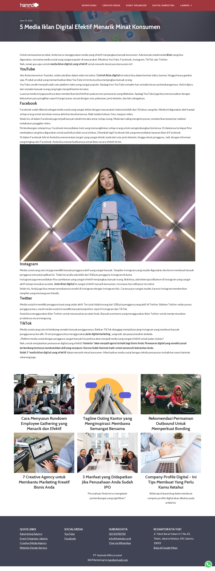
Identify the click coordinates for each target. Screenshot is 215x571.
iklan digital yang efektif (51, 352)
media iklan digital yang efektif (68, 64)
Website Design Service (33, 547)
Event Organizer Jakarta (34, 538)
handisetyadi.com (118, 559)
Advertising (89, 5)
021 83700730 (117, 533)
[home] (29, 5)
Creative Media (111, 5)
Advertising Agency (31, 533)
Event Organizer (136, 5)
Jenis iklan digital (64, 284)
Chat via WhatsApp (120, 543)
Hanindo (88, 343)
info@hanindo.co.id (120, 538)
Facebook (70, 538)
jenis (98, 334)
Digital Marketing (163, 5)
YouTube (69, 533)
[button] (186, 5)
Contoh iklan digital (108, 75)
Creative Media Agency (33, 543)
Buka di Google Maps (166, 547)
